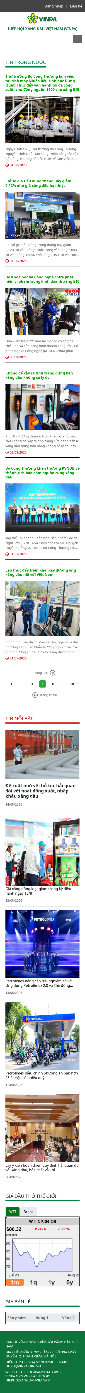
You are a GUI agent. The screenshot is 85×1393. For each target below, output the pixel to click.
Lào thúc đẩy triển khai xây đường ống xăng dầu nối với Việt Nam (40, 572)
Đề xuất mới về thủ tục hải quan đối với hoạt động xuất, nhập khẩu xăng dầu (40, 790)
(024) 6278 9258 (40, 1362)
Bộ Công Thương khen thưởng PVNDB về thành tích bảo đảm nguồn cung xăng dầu (42, 472)
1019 (74, 684)
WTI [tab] (12, 1211)
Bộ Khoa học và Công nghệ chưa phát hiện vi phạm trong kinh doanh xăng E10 (42, 279)
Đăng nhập (53, 6)
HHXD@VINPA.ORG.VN (23, 1366)
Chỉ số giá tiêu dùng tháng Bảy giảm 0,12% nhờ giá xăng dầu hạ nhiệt (38, 183)
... (21, 684)
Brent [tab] (28, 1211)
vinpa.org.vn (16, 1376)
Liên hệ (76, 6)
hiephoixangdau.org (40, 1372)
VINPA (8, 14)
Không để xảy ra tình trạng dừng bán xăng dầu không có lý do (39, 375)
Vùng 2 (68, 1317)
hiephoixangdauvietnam (28, 1380)
